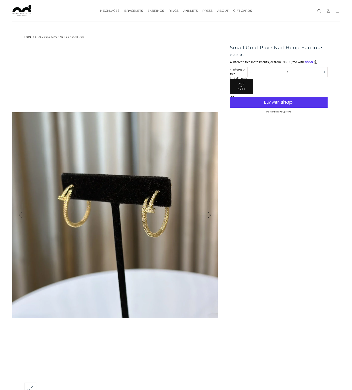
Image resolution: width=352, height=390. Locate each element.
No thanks (176, 212)
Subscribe (199, 199)
